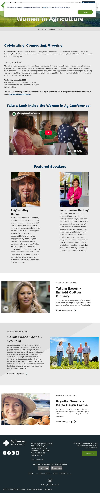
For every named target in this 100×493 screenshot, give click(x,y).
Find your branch (37, 460)
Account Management (34, 489)
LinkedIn (13, 453)
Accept (85, 12)
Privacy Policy (45, 7)
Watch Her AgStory (64, 310)
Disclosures (33, 474)
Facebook (4, 453)
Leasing (22, 489)
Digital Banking (88, 3)
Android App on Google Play (56, 468)
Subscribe (89, 453)
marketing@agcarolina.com (41, 444)
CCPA (55, 474)
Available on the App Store (43, 468)
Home (40, 29)
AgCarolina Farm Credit (14, 443)
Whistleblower (65, 474)
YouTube (17, 453)
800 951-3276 (44, 451)
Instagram (9, 453)
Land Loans (48, 489)
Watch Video (25, 297)
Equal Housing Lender (50, 480)
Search (97, 3)
